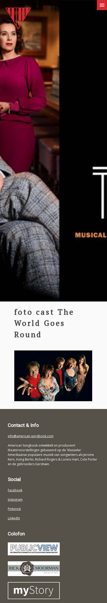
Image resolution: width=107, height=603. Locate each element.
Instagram (15, 499)
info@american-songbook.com (31, 436)
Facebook (15, 490)
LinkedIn (14, 518)
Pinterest (14, 509)
